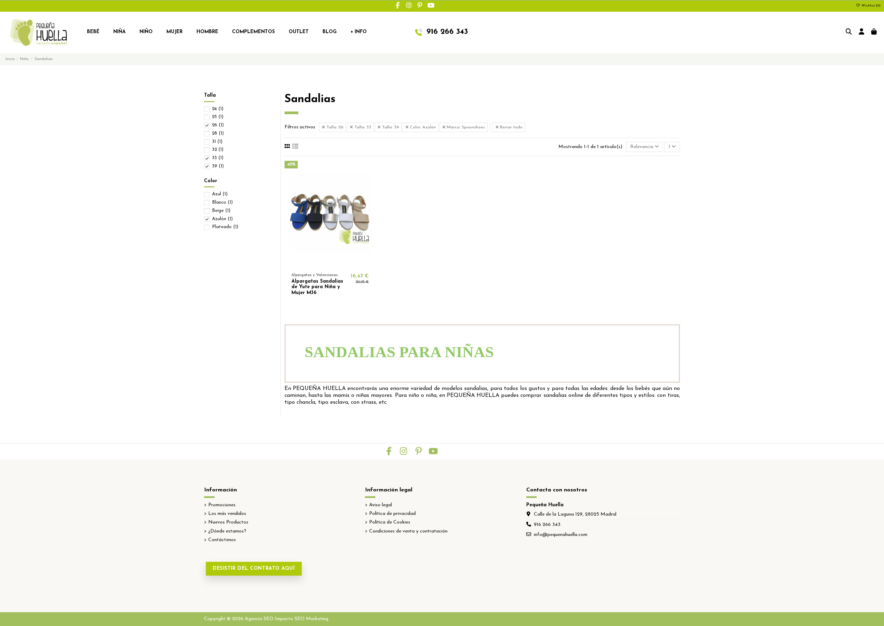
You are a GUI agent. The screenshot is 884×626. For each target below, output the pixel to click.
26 (218, 125)
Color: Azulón (422, 127)
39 (218, 166)
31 (217, 141)
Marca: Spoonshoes (465, 127)
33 (217, 158)
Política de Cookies (389, 522)
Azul (220, 194)
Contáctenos (222, 539)
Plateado (225, 227)
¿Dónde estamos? (227, 531)
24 (217, 109)
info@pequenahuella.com (560, 534)
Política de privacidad (392, 513)
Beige (221, 210)
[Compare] (330, 263)
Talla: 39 (390, 127)
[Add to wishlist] (320, 263)
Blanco (222, 202)
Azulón (222, 219)
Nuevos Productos (228, 522)
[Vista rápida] (340, 263)
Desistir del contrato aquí (254, 568)
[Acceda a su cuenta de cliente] (862, 32)
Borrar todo (510, 127)
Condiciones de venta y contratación (408, 531)
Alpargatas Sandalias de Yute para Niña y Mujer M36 (317, 287)
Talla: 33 (362, 127)
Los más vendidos (227, 513)
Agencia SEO (259, 619)
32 (217, 149)
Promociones (222, 505)
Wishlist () (871, 6)
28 (218, 133)
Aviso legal (380, 505)
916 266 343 (547, 524)
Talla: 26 (334, 127)
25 (217, 117)
